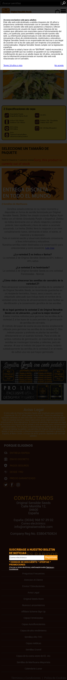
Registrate (51, 557)
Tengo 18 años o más (12, 65)
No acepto (59, 65)
